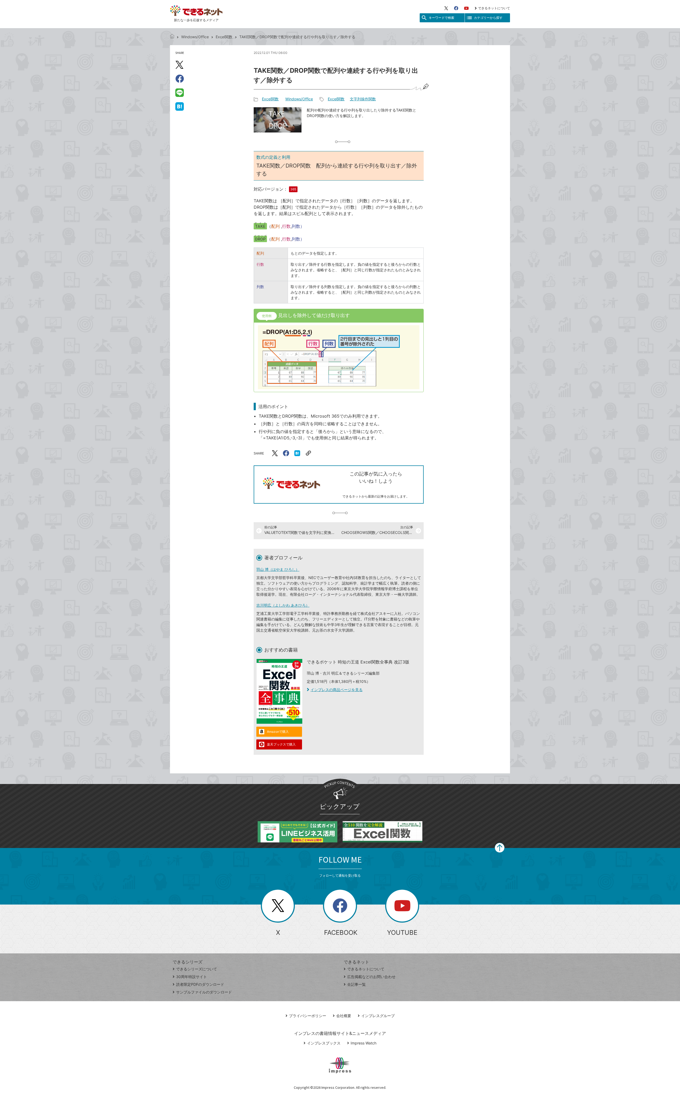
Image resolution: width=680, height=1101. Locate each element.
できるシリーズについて (196, 969)
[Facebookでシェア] (179, 78)
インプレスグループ (378, 1015)
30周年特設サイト (191, 976)
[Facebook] (456, 8)
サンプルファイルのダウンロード (204, 992)
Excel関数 (224, 37)
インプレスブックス (324, 1043)
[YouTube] (466, 8)
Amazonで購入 (278, 732)
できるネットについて (494, 8)
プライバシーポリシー (307, 1015)
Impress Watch (363, 1043)
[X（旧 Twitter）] (446, 8)
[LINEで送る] (179, 92)
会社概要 (343, 1015)
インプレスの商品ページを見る (337, 689)
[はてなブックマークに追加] (179, 106)
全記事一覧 (356, 984)
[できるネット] (172, 37)
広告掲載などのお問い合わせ (371, 976)
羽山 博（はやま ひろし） (277, 569)
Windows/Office (195, 37)
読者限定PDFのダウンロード (200, 984)
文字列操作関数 (363, 99)
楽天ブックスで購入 (281, 744)
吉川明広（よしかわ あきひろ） (282, 605)
